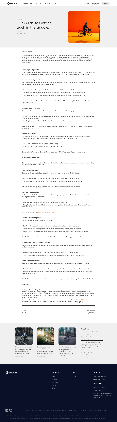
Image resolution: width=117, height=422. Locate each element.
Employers (95, 3)
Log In (105, 3)
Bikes (55, 4)
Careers (55, 382)
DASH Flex (38, 4)
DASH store (85, 300)
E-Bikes (48, 4)
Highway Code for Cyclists (45, 212)
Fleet (54, 376)
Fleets (87, 4)
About (54, 385)
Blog (53, 388)
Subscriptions (27, 4)
